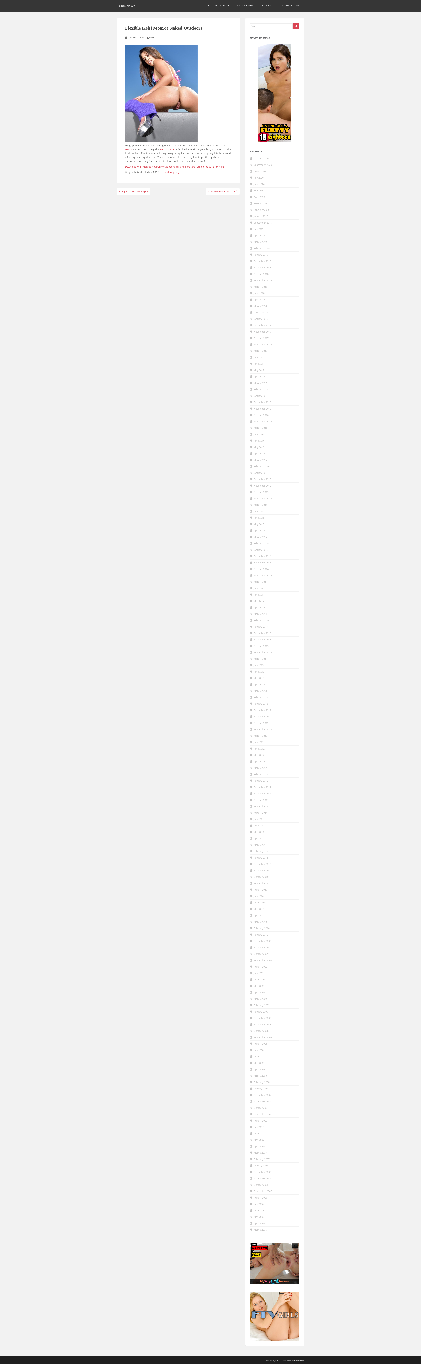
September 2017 (263, 344)
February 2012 (262, 774)
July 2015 (259, 511)
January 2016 (261, 472)
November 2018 (262, 267)
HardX (128, 149)
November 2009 (262, 947)
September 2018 (263, 280)
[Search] (296, 26)
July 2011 (259, 819)
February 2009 (262, 1005)
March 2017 (260, 383)
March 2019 (260, 241)
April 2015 (259, 530)
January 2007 (261, 1165)
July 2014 (259, 588)
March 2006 (260, 1229)
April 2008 (259, 1069)
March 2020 (260, 203)
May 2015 (259, 524)
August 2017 (260, 350)
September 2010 (263, 883)
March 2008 (260, 1075)
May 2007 (259, 1139)
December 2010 (262, 864)
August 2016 (260, 427)
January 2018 (261, 318)
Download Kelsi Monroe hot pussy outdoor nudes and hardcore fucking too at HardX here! (175, 166)
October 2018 (261, 273)
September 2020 (263, 164)
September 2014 (263, 575)
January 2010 (261, 934)
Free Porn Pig (267, 5)
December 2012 (262, 710)
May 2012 (259, 755)
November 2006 (262, 1178)
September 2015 (263, 498)
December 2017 (262, 325)
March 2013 (260, 690)
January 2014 (261, 626)
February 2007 (262, 1159)
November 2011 (262, 793)
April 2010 (259, 915)
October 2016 (261, 415)
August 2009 (260, 966)
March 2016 (260, 460)
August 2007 (260, 1120)
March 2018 (260, 306)
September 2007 (263, 1114)
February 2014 (262, 620)
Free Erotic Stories (246, 5)
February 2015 (262, 543)
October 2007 (261, 1107)
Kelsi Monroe (167, 149)
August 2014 (260, 581)
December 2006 (262, 1172)
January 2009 (261, 1011)
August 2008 (260, 1043)
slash (151, 37)
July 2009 (259, 973)
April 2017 (259, 376)
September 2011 (263, 806)
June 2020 (259, 184)
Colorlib (279, 1360)
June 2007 (259, 1133)
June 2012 (259, 748)
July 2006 (259, 1204)
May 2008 (259, 1062)
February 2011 (262, 851)
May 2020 (259, 190)
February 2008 (262, 1082)
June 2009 (259, 979)
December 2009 (262, 941)
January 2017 (261, 395)
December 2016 (262, 402)
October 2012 (261, 723)
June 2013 (259, 671)
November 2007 (262, 1101)
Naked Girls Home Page (219, 5)
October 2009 (261, 953)
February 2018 (262, 312)
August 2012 (260, 735)
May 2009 (259, 986)
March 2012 (260, 767)
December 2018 (262, 261)
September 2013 (263, 652)
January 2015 (261, 549)
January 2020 (261, 216)
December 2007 (262, 1095)
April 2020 (259, 197)
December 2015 (262, 479)
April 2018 (259, 299)
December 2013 (262, 633)
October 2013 (261, 646)
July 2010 (259, 896)
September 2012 (263, 729)
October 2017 (261, 338)
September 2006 (263, 1191)
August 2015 (260, 504)
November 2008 (262, 1024)
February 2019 (262, 248)
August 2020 (260, 171)
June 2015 (259, 517)
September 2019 (263, 222)
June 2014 (259, 594)
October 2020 (261, 158)
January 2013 (261, 703)
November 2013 (262, 639)
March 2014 (260, 613)
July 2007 (259, 1127)
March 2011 (260, 844)
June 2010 (259, 902)
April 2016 (259, 453)
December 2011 (262, 787)
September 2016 (263, 421)
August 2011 (260, 812)
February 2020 (262, 209)
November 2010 (262, 870)
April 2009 (259, 992)
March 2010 (260, 921)
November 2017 (262, 331)
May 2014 (259, 601)
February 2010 (262, 928)
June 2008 (259, 1056)
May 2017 (259, 370)
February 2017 (262, 389)
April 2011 (259, 838)
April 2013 (259, 684)
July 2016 (259, 434)
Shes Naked (127, 6)
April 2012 (259, 761)
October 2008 (261, 1030)
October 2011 (261, 799)
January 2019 (261, 254)
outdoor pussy (172, 172)
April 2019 (259, 235)
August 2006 (260, 1197)
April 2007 (259, 1146)
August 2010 (260, 889)
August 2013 (260, 658)
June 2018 (259, 293)
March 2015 (260, 536)
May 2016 (259, 447)
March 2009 (260, 998)
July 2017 (259, 357)
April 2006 (259, 1223)
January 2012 (261, 780)
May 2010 (259, 909)
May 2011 (259, 832)
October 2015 (261, 492)
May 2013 (259, 678)
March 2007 (260, 1152)
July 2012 (259, 742)
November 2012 (262, 716)
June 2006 (259, 1210)
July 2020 (259, 177)
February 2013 (262, 697)
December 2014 (262, 556)
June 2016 (259, 440)
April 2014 (259, 607)
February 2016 (262, 466)
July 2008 (259, 1050)
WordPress (299, 1360)
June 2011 (259, 825)
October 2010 (261, 876)
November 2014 (262, 562)
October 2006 (261, 1184)
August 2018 (260, 286)
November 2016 (262, 408)
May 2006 (259, 1216)
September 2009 (263, 960)
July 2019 (259, 229)
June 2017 (259, 363)
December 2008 (262, 1018)
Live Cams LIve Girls (289, 5)
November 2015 (262, 485)
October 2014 (261, 569)
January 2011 (261, 857)
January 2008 (261, 1088)
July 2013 (259, 665)
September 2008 (263, 1037)
